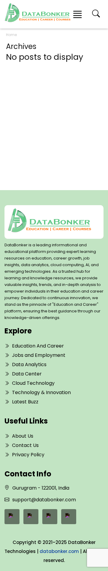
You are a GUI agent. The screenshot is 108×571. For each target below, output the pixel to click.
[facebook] (12, 516)
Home (11, 34)
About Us (22, 436)
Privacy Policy (28, 454)
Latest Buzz (25, 401)
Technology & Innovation (41, 392)
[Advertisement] (54, 117)
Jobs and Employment (38, 355)
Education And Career (38, 345)
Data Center (27, 373)
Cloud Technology (33, 383)
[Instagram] (68, 516)
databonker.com (59, 551)
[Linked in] (30, 516)
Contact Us (25, 445)
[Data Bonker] (49, 222)
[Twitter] (49, 516)
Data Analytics (29, 364)
